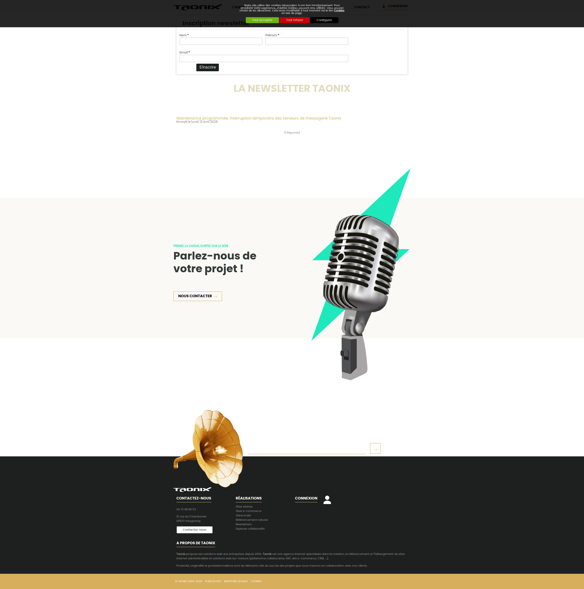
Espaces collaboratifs (250, 528)
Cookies (339, 10)
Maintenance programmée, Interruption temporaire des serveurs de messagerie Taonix (258, 118)
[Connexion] (329, 502)
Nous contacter (195, 296)
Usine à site (243, 515)
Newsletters (244, 524)
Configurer (324, 20)
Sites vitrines (244, 506)
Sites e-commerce (248, 511)
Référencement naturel (252, 519)
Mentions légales (236, 581)
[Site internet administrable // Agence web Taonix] (192, 489)
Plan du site (213, 581)
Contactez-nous (194, 529)
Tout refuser (294, 20)
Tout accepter (262, 20)
